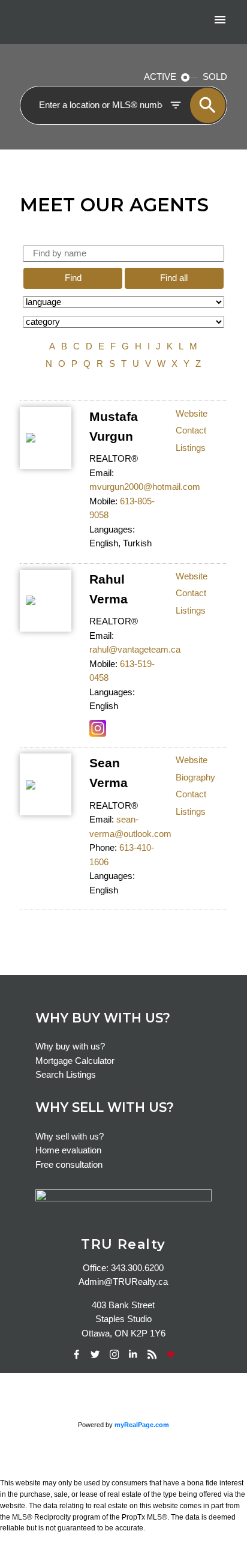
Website (191, 413)
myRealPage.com (142, 1424)
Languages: (112, 529)
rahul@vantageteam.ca (134, 649)
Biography (195, 777)
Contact (191, 430)
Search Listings (65, 1074)
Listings (191, 448)
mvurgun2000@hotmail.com (144, 487)
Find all (174, 278)
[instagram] (114, 1354)
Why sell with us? (69, 1136)
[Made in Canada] (171, 1354)
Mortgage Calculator (75, 1061)
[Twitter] (95, 1354)
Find (73, 278)
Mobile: (103, 501)
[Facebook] (76, 1354)
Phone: (103, 848)
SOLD (215, 77)
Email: (101, 473)
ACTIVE (160, 77)
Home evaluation (68, 1150)
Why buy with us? (70, 1046)
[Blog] (151, 1354)
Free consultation (69, 1165)
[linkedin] (133, 1354)
